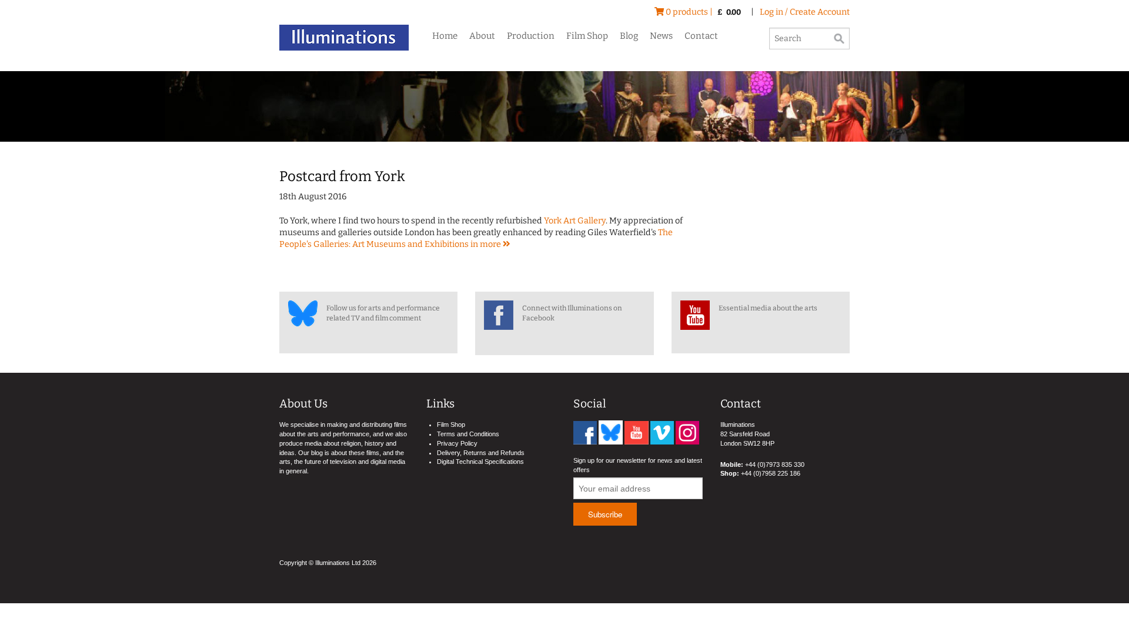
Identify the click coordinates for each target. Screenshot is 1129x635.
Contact (701, 36)
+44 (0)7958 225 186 (770, 473)
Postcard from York (342, 176)
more (491, 244)
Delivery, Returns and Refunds (481, 452)
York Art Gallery (575, 221)
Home (444, 36)
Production (531, 36)
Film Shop (587, 36)
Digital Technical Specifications (480, 461)
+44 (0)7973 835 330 (774, 464)
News (661, 36)
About (482, 36)
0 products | (702, 12)
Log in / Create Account (805, 12)
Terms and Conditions (468, 433)
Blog (629, 36)
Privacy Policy (457, 443)
